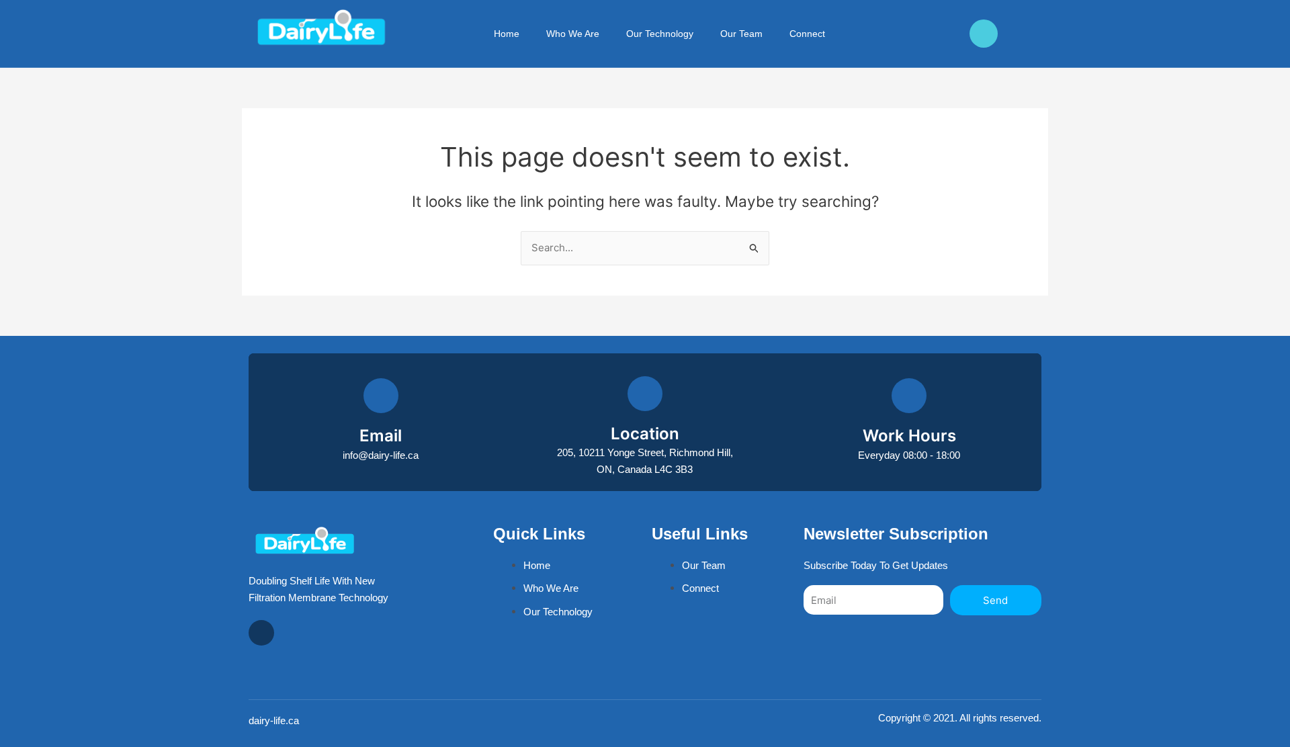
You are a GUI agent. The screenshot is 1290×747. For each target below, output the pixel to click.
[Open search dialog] (875, 33)
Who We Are (572, 33)
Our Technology (659, 33)
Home (506, 33)
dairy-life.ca (274, 720)
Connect (807, 33)
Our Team (741, 33)
